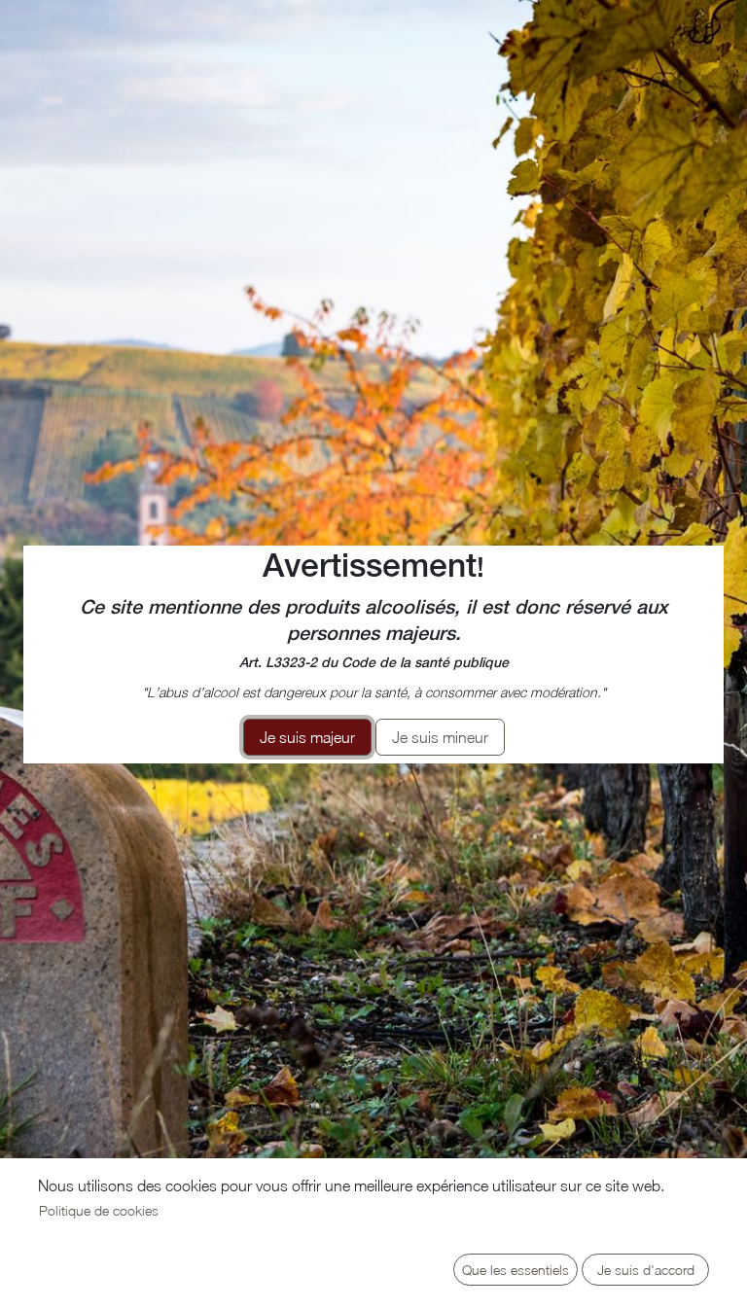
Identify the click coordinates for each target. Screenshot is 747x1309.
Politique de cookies (99, 1210)
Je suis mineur (440, 737)
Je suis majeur (307, 737)
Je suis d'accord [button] (645, 1269)
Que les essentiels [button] (515, 1269)
